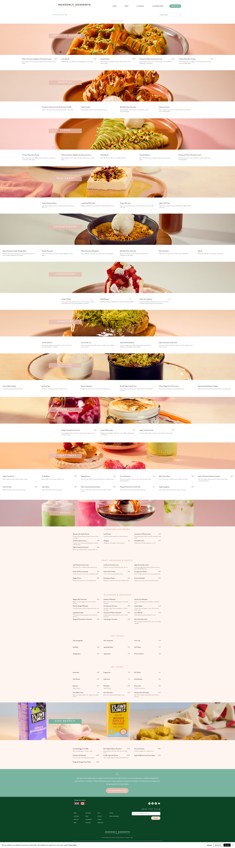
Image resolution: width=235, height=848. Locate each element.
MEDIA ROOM (100, 822)
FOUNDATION (89, 819)
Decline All (218, 845)
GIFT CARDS (88, 813)
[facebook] (152, 803)
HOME (75, 813)
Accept (227, 845)
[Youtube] (159, 803)
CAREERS (99, 819)
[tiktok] (156, 803)
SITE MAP (111, 813)
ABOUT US (76, 819)
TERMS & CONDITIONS (114, 816)
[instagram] (149, 803)
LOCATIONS (76, 816)
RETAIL (87, 816)
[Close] (233, 845)
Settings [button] (209, 845)
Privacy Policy (73, 845)
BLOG (99, 813)
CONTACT (100, 816)
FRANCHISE (88, 822)
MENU (75, 822)
